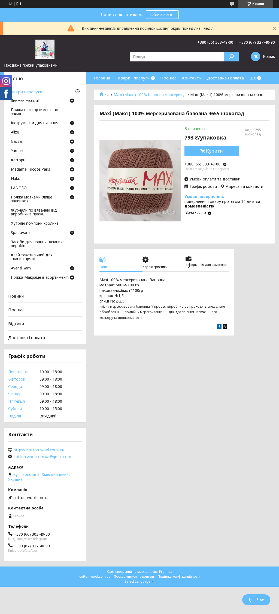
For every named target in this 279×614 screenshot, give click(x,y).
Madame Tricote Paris (30, 169)
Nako (15, 179)
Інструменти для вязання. (35, 123)
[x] (225, 327)
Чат (260, 600)
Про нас (168, 78)
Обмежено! (162, 14)
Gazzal (17, 142)
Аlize (15, 132)
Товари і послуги (133, 78)
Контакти (192, 78)
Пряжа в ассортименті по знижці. (34, 112)
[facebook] (219, 327)
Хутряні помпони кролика (35, 223)
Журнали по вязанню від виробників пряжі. (34, 212)
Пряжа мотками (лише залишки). (31, 199)
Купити (214, 151)
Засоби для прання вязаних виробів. (36, 244)
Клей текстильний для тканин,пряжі (32, 257)
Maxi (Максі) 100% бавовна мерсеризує (150, 94)
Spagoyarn (20, 233)
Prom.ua (165, 571)
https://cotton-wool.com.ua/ (39, 449)
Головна (102, 78)
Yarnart (17, 151)
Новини (16, 296)
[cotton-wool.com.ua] (45, 48)
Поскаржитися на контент (134, 576)
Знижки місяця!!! (25, 101)
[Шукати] (231, 56)
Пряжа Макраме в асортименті (40, 277)
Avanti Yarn (21, 268)
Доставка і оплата (225, 78)
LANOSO (19, 188)
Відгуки (16, 323)
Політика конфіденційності (179, 576)
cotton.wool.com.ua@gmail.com (42, 456)
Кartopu (18, 160)
